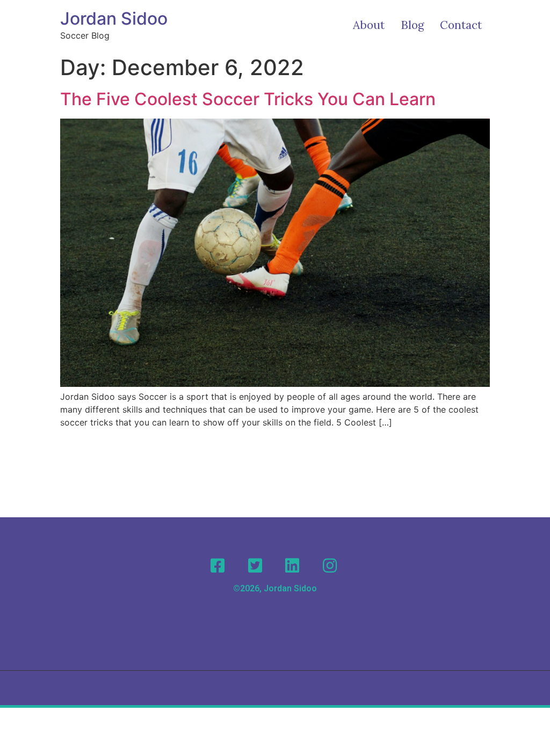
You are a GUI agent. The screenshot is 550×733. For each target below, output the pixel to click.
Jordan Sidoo (114, 18)
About (369, 25)
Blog (412, 25)
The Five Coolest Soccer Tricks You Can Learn (248, 99)
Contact (461, 25)
